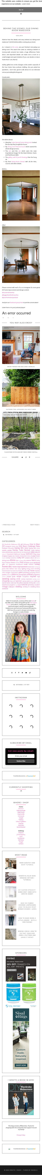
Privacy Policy (21, 1135)
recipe (19, 576)
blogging (4, 556)
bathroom (17, 554)
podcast (30, 574)
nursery (37, 571)
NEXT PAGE (34, 524)
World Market (21, 827)
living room (30, 569)
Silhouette (11, 548)
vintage (5, 586)
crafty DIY (20, 558)
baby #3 (4, 554)
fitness (13, 562)
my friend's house (21, 570)
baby (32, 552)
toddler (38, 583)
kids (7, 569)
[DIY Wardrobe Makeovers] (21, 1115)
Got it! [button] (21, 10)
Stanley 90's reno (21, 548)
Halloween (26, 544)
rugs (38, 576)
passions (9, 574)
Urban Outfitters (21, 821)
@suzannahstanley (8, 292)
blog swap (36, 554)
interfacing (37, 567)
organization (14, 572)
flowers (17, 562)
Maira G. (34, 1170)
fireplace (7, 562)
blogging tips (11, 556)
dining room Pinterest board (16, 147)
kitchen (11, 569)
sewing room (36, 579)
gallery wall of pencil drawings (17, 157)
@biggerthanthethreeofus (10, 295)
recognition (25, 576)
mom (32, 601)
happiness (12, 564)
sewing (5, 578)
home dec (7, 566)
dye (17, 560)
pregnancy (36, 574)
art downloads (26, 552)
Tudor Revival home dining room (22, 142)
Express (21, 832)
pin (10, 151)
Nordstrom (21, 838)
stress (8, 583)
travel (19, 585)
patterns (15, 574)
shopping (5, 581)
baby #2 (37, 552)
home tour (31, 567)
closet (3, 558)
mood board (6, 570)
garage (31, 562)
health (26, 564)
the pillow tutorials (22, 583)
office (3, 572)
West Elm (21, 825)
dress (12, 560)
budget (33, 556)
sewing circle (15, 579)
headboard (19, 564)
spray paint (26, 581)
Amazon (21, 808)
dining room (6, 560)
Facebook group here (16, 302)
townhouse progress (8, 585)
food (21, 562)
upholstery (31, 585)
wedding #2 (26, 587)
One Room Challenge (27, 546)
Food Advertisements (18, 776)
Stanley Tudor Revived (21, 550)
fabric (34, 560)
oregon (8, 572)
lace (16, 569)
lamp (19, 569)
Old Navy (21, 840)
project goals (11, 576)
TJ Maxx (21, 820)
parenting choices (34, 572)
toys (16, 585)
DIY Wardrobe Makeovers (10, 544)
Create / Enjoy (15, 1170)
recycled (33, 576)
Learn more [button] (26, 4)
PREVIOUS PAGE (9, 524)
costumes (13, 558)
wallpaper (11, 587)
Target (21, 818)
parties (4, 574)
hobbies (31, 564)
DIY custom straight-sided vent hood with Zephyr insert (27, 892)
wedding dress (35, 587)
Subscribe (21, 761)
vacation (37, 585)
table (12, 583)
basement (10, 554)
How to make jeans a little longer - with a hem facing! (27, 920)
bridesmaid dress (25, 556)
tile (35, 583)
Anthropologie (21, 810)
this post (15, 47)
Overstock (21, 816)
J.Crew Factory (21, 834)
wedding (18, 586)
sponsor (19, 581)
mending (37, 569)
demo (38, 558)
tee (15, 583)
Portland (4, 548)
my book (13, 570)
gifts (3, 564)
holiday (37, 564)
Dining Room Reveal (18, 161)
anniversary (9, 552)
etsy (24, 560)
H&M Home (21, 812)
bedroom (29, 554)
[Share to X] (22, 457)
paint (20, 572)
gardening (37, 562)
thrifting (31, 583)
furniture (26, 562)
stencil (4, 583)
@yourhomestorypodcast (10, 297)
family (38, 560)
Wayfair (21, 823)
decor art (33, 558)
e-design (21, 560)
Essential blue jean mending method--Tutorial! (27, 878)
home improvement (19, 567)
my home (30, 570)
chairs (38, 556)
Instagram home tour (11, 546)
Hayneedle (21, 814)
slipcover (12, 581)
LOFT (21, 836)
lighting (24, 569)
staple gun (37, 581)
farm (3, 562)
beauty (23, 554)
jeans (4, 569)
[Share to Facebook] (26, 457)
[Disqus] (21, 492)
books (17, 556)
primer (4, 576)
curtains (27, 558)
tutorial (24, 585)
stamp (31, 581)
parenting (26, 572)
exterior (28, 560)
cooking (8, 558)
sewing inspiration (26, 579)
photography (23, 574)
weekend (5, 589)
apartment (16, 552)
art (20, 552)
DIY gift (20, 544)
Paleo (38, 546)
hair (7, 564)
